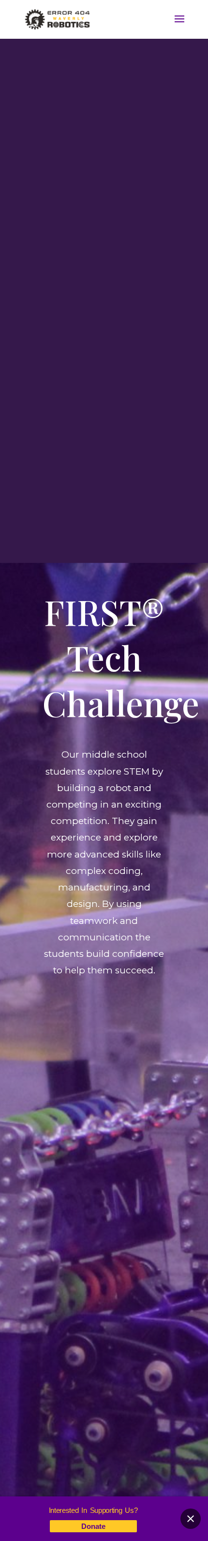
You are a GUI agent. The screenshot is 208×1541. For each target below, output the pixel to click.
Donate (93, 1526)
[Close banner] (190, 1519)
